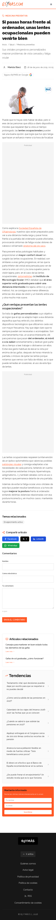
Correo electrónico (9, 573)
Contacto (28, 889)
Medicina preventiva (16, 16)
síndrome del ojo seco (34, 246)
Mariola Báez (14, 67)
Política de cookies (28, 883)
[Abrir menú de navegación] (51, 4)
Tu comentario (7, 586)
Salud (12, 45)
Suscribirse (28, 812)
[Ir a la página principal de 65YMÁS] (12, 4)
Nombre (5, 561)
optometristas (25, 276)
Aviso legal (28, 870)
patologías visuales (11, 464)
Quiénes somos (28, 863)
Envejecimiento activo (13, 522)
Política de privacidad (28, 876)
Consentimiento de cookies (28, 902)
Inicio (4, 45)
